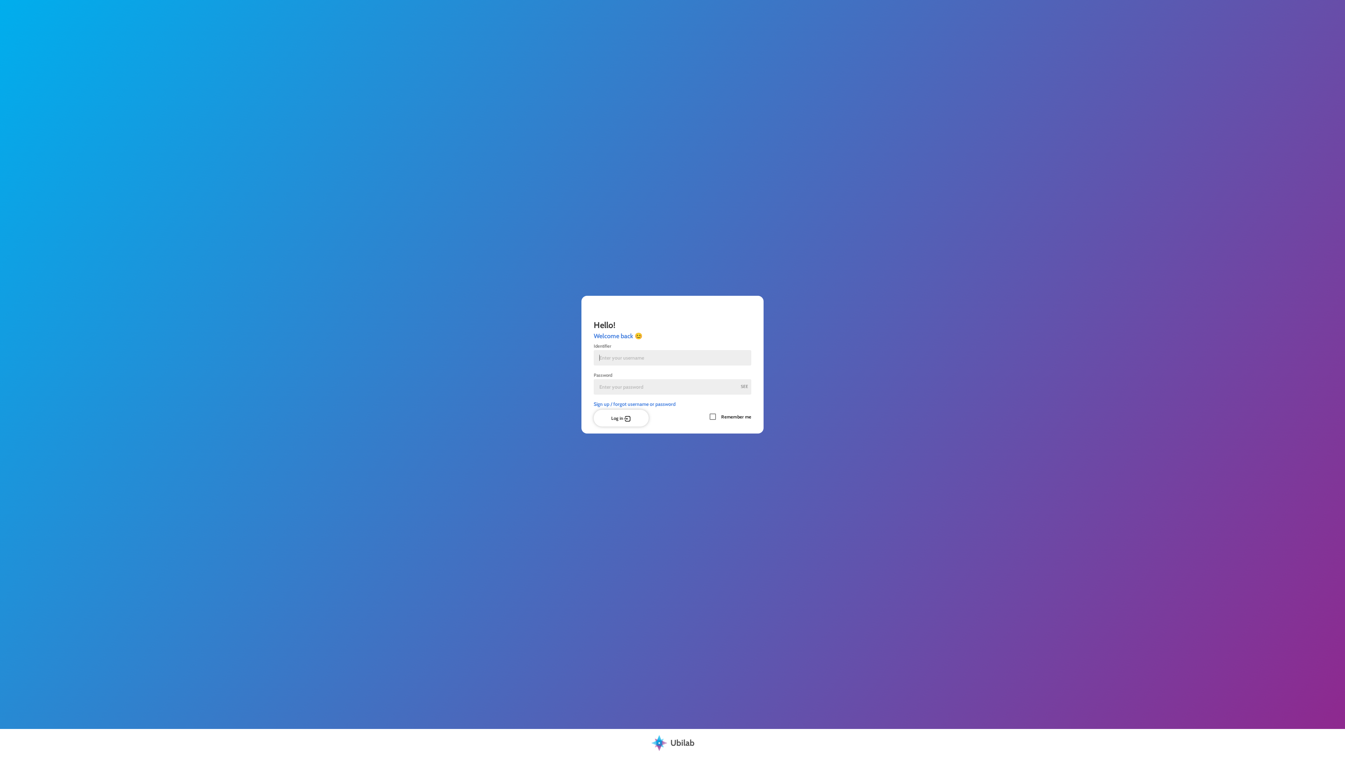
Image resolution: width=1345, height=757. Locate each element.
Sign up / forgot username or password (635, 404)
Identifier (602, 346)
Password (603, 375)
